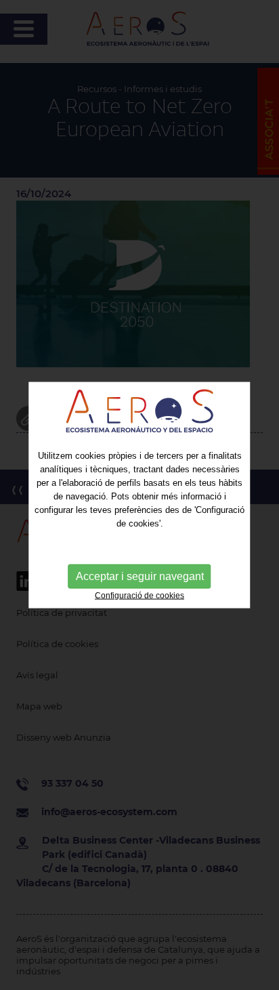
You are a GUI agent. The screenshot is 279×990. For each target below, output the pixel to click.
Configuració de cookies (139, 595)
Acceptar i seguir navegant (140, 576)
